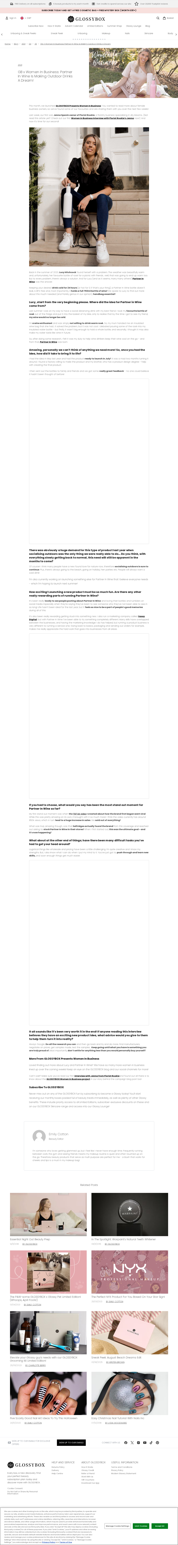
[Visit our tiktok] (151, 1442)
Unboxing (82, 33)
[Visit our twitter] (132, 1442)
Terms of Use (66, 1542)
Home (8, 44)
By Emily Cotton (32, 1304)
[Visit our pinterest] (157, 1442)
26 (36, 44)
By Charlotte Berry (35, 1365)
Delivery (55, 1470)
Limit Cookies (141, 1526)
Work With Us (87, 1476)
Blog (16, 44)
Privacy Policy (117, 1470)
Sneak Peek (57, 33)
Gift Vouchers (87, 1479)
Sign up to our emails (71, 1442)
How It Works (87, 1467)
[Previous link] (2, 34)
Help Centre (57, 1473)
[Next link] (176, 34)
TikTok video (79, 813)
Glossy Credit (87, 1470)
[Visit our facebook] (126, 1442)
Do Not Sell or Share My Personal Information (22, 1493)
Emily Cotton (58, 1134)
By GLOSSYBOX (30, 1244)
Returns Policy (58, 1467)
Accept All (159, 1526)
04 (30, 44)
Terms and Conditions (121, 1467)
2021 (23, 44)
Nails (127, 33)
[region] (89, 1526)
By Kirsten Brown (115, 1362)
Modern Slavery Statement (123, 1473)
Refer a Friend (87, 1473)
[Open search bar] (158, 18)
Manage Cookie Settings (117, 1526)
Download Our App (90, 1483)
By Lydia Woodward (116, 1422)
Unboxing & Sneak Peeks (23, 33)
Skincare (148, 33)
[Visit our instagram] (138, 1442)
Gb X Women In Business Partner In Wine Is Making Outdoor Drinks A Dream (75, 44)
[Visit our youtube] (145, 1442)
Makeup (106, 33)
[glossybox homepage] (89, 18)
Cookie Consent (15, 1488)
